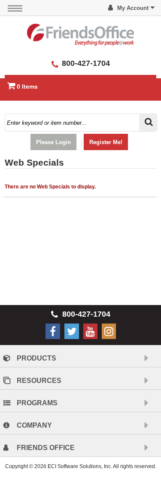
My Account (133, 8)
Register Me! (105, 142)
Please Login (53, 142)
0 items (27, 86)
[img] (80, 34)
